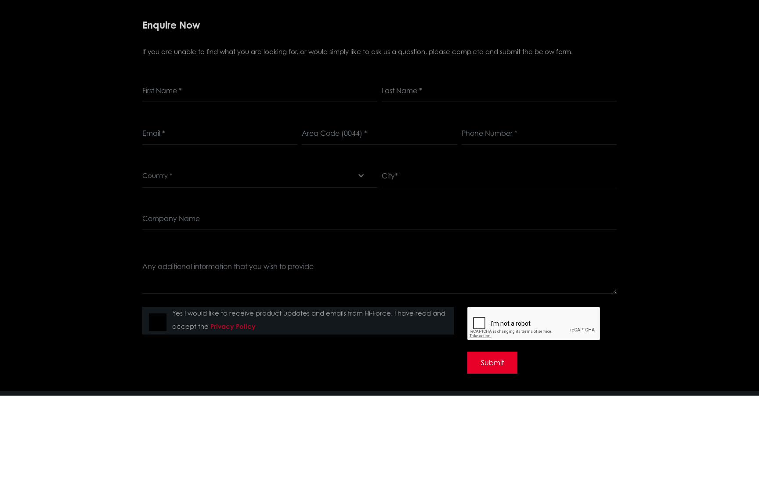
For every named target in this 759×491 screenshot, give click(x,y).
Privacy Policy (233, 326)
